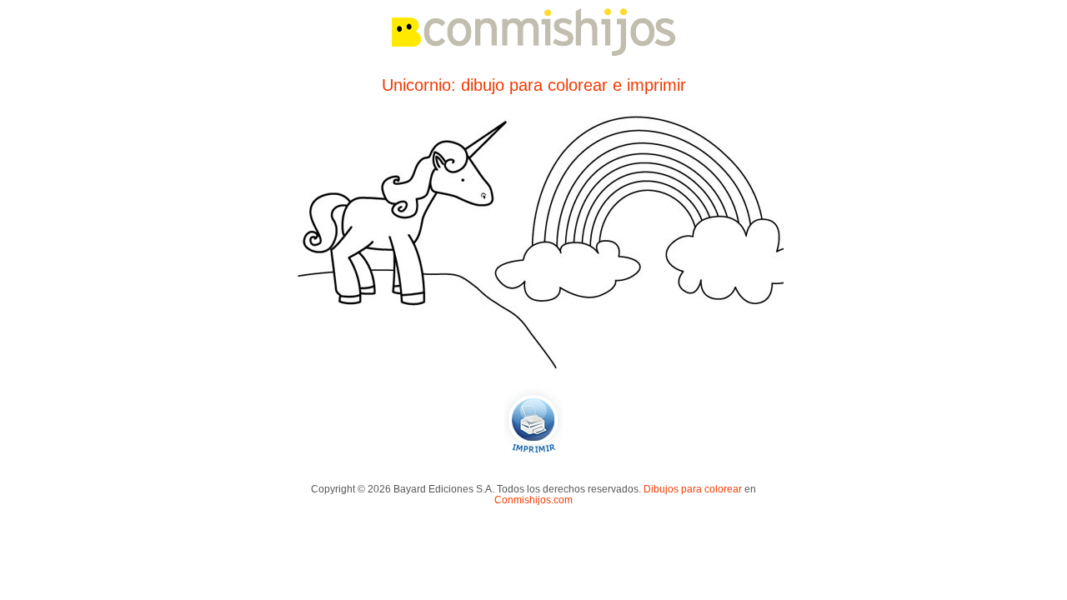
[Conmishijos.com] (533, 53)
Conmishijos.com (533, 499)
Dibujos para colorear (693, 488)
